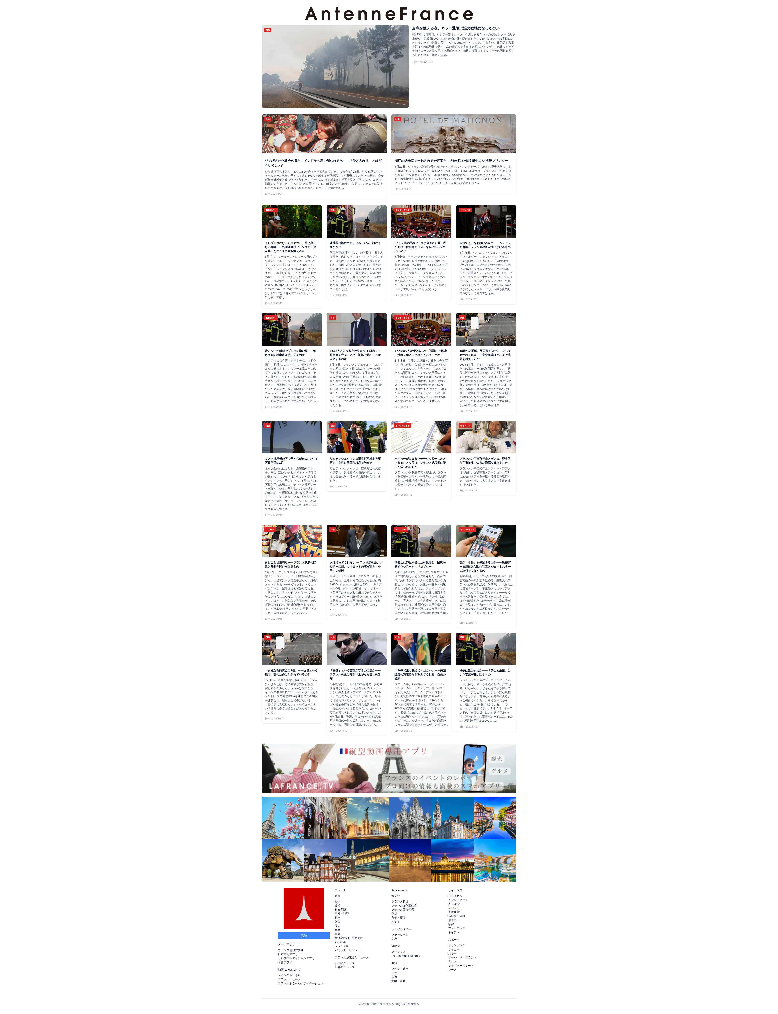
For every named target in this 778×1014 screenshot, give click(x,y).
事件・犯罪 (342, 913)
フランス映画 (399, 969)
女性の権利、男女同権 (349, 938)
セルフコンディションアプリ (296, 958)
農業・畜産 (398, 918)
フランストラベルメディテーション (300, 983)
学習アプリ (285, 962)
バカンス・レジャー (347, 950)
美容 (394, 939)
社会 (337, 896)
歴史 (337, 926)
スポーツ (454, 939)
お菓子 (395, 922)
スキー (452, 953)
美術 (394, 977)
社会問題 (340, 909)
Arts (394, 963)
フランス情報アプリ (291, 950)
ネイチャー (455, 932)
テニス (452, 961)
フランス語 (342, 946)
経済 (337, 901)
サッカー (454, 949)
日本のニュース (345, 963)
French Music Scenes (405, 956)
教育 (337, 922)
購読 (304, 935)
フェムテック (456, 928)
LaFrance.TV (292, 969)
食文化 (395, 896)
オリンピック (456, 945)
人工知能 (454, 904)
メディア (454, 908)
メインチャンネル (289, 975)
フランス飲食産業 (402, 909)
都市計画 (340, 942)
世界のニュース (345, 967)
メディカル (455, 896)
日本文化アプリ (288, 954)
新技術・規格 (456, 916)
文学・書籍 (398, 981)
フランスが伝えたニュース (352, 957)
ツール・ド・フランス (462, 957)
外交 (337, 918)
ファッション (399, 935)
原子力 (452, 920)
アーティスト (399, 952)
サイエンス (455, 890)
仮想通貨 (454, 912)
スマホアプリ (286, 944)
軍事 (337, 930)
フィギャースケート (461, 965)
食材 (394, 913)
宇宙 (451, 924)
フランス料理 (399, 901)
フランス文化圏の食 (404, 905)
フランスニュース (289, 979)
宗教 (337, 934)
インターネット (458, 900)
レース (452, 969)
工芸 (394, 973)
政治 (337, 905)
